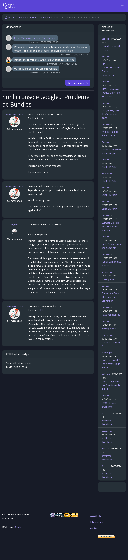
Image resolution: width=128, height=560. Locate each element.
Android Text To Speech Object (110, 133)
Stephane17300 (14, 114)
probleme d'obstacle (107, 422)
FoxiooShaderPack (111, 314)
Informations (97, 522)
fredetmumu (107, 173)
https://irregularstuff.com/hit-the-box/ (35, 38)
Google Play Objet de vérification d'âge (111, 114)
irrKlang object (109, 279)
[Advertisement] (64, 538)
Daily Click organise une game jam (111, 151)
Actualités (95, 515)
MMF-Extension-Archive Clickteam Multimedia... (111, 93)
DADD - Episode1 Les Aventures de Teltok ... (111, 364)
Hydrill (14, 224)
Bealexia (105, 39)
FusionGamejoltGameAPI (111, 263)
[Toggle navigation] (122, 6)
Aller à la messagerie (77, 83)
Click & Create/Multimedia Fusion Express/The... (111, 69)
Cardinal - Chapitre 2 (111, 344)
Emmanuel (106, 56)
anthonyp (106, 374)
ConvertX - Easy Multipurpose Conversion (110, 297)
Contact (94, 528)
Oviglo (17, 527)
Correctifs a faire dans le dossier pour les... (110, 226)
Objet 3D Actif (109, 167)
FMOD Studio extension (109, 405)
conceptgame (107, 335)
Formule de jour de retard (111, 48)
